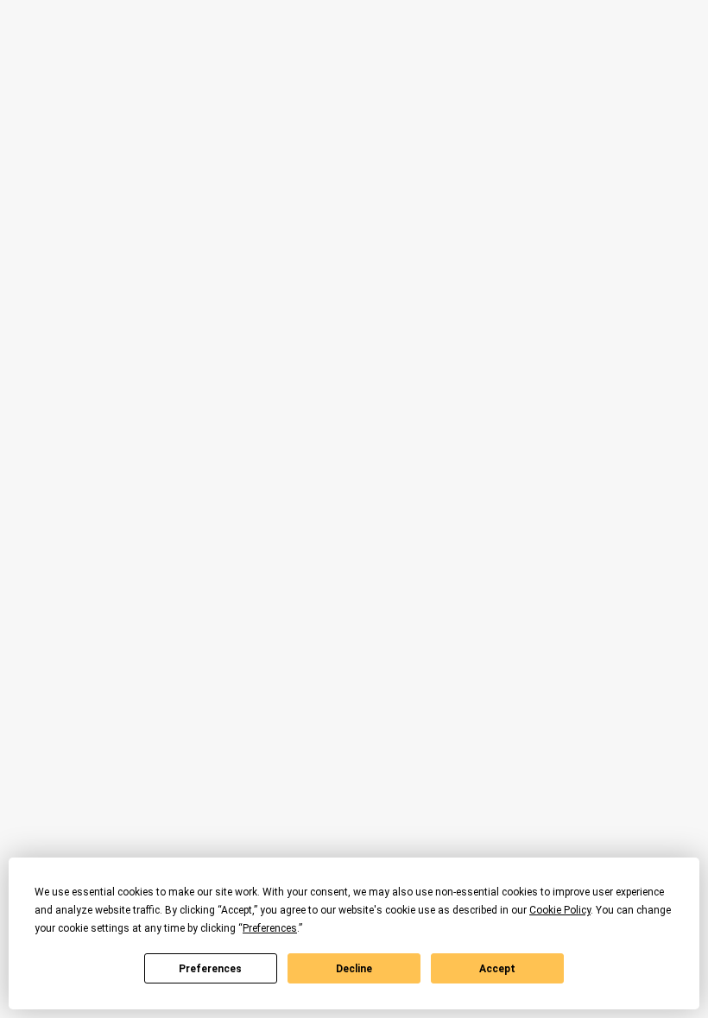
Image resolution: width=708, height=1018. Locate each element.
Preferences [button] (270, 928)
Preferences (210, 969)
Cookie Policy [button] (560, 910)
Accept (497, 969)
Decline (354, 969)
